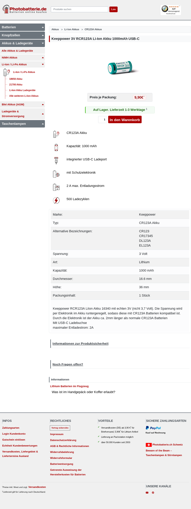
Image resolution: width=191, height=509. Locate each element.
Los (113, 9)
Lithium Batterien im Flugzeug (69, 386)
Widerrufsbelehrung (62, 452)
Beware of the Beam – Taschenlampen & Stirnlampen (164, 453)
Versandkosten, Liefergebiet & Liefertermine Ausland (20, 454)
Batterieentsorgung (61, 464)
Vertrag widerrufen (59, 428)
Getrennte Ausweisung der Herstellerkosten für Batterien (68, 472)
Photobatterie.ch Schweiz (167, 444)
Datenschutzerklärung (63, 440)
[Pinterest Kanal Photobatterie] (153, 493)
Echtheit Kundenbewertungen (19, 445)
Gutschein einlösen (13, 439)
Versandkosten (37, 487)
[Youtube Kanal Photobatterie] (147, 493)
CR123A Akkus (93, 29)
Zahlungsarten (10, 427)
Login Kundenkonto (14, 433)
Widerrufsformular (61, 458)
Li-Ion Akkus (71, 29)
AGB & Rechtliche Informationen (69, 446)
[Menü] (179, 6)
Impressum (56, 434)
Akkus (55, 29)
